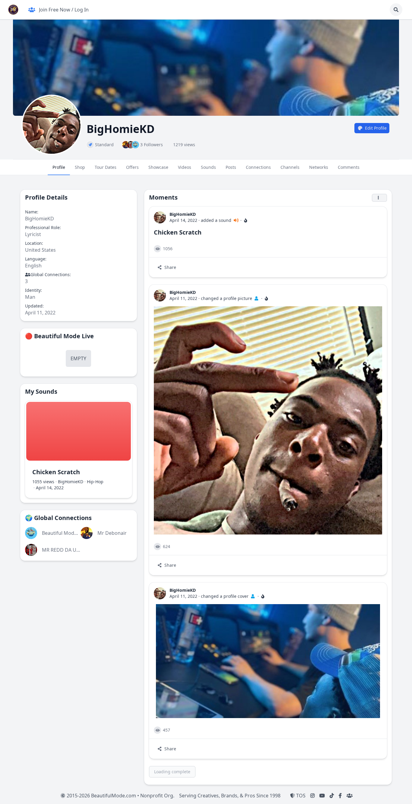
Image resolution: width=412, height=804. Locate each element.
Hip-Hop (95, 481)
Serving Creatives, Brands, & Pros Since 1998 (229, 795)
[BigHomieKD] (160, 217)
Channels (289, 167)
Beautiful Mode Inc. (64, 533)
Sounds (208, 167)
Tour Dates (105, 167)
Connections (258, 167)
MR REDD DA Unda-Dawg (71, 550)
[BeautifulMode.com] (13, 10)
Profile (58, 167)
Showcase (158, 167)
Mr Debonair (112, 533)
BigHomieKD (70, 481)
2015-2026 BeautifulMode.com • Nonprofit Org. (119, 795)
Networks (318, 167)
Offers (132, 167)
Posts (231, 167)
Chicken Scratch (56, 472)
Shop (80, 167)
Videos (184, 167)
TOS (300, 795)
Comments (349, 167)
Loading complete (172, 771)
